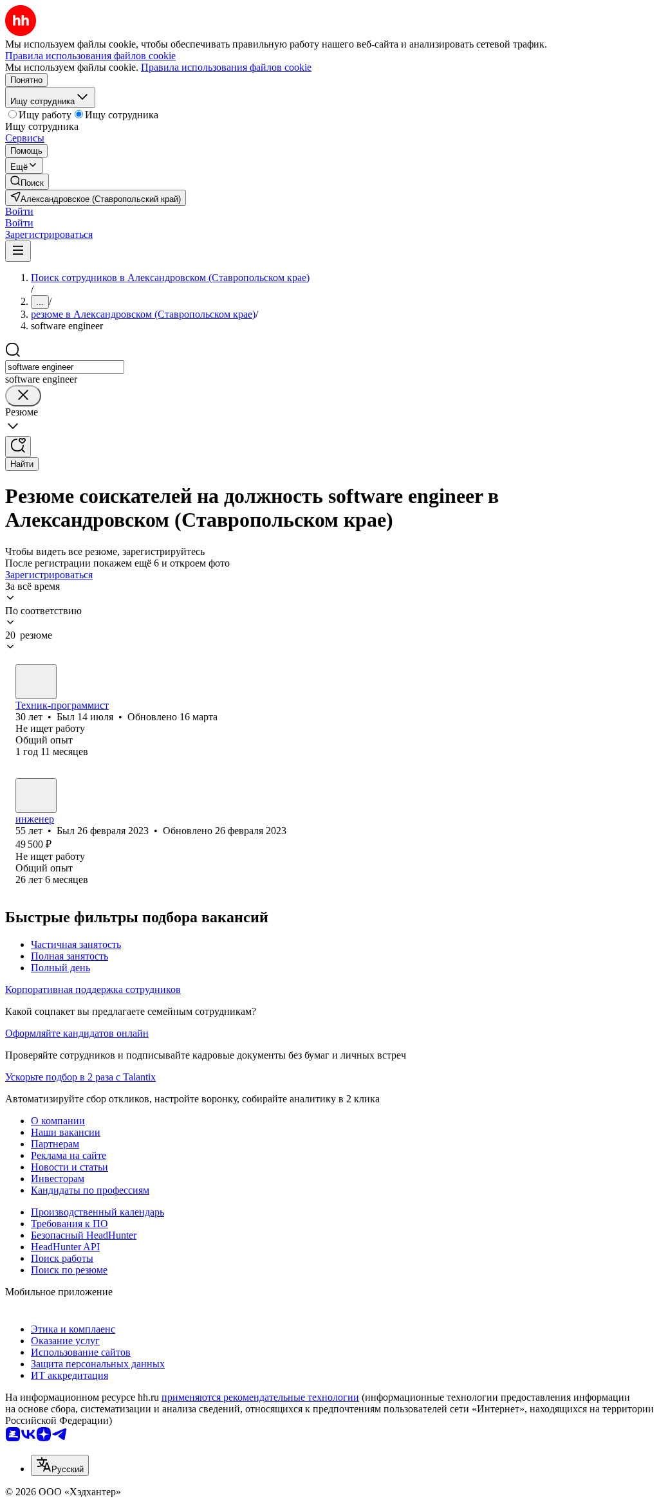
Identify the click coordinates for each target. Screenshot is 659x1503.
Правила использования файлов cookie (226, 67)
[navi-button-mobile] (18, 251)
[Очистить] (23, 395)
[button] (19, 211)
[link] (27, 182)
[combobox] (64, 367)
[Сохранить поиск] (18, 446)
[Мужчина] (36, 681)
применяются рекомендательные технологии (260, 1397)
